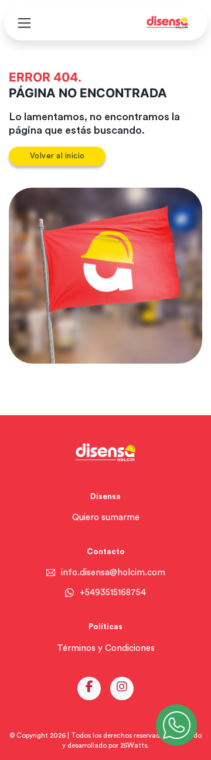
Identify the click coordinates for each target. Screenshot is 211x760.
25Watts (133, 745)
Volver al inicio (57, 156)
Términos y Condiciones (106, 648)
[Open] (24, 23)
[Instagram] (122, 688)
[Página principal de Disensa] (167, 23)
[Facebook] (89, 688)
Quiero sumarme (105, 517)
